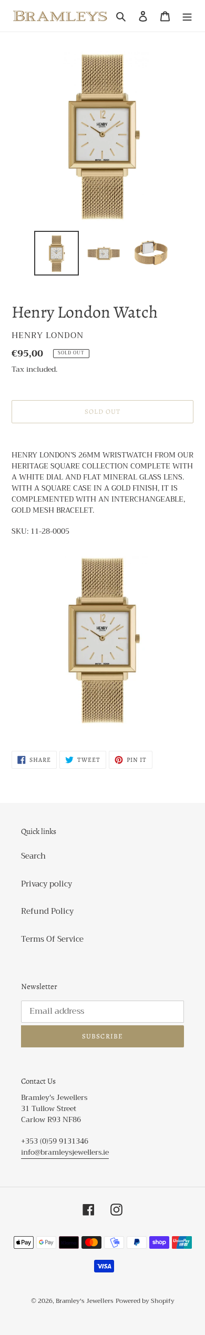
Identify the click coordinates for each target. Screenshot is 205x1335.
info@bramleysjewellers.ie (65, 1152)
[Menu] (187, 16)
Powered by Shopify (145, 1301)
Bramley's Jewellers (85, 1301)
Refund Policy (47, 911)
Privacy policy (46, 884)
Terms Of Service (52, 939)
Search (33, 856)
